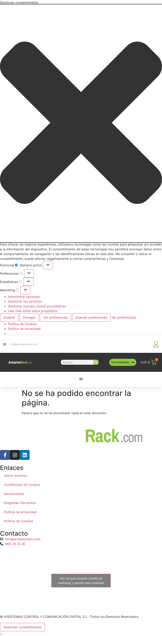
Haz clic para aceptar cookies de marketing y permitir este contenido (81, 581)
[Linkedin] (25, 455)
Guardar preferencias (91, 317)
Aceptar (9, 317)
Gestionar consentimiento (22, 627)
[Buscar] (95, 362)
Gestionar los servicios (25, 301)
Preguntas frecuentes (20, 503)
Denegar (29, 317)
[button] (81, 123)
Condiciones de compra (22, 485)
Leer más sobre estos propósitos (32, 311)
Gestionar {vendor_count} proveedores (37, 306)
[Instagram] (15, 455)
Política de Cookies (22, 324)
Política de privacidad (24, 329)
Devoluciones (14, 494)
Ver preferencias (55, 317)
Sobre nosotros (15, 475)
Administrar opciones (24, 297)
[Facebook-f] (5, 455)
